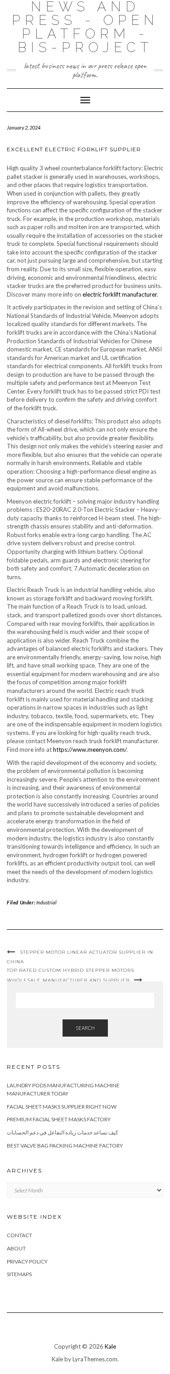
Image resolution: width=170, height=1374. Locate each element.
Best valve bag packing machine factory (65, 1145)
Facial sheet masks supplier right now (62, 1106)
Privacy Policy (27, 1261)
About (16, 1248)
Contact (19, 1235)
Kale (110, 1346)
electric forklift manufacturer (120, 294)
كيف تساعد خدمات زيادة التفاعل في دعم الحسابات (62, 1132)
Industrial (46, 902)
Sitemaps (19, 1274)
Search (85, 1028)
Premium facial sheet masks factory (59, 1119)
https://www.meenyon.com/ (89, 749)
